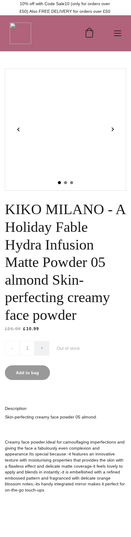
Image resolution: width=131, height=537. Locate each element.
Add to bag (27, 372)
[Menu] (117, 33)
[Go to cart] (89, 33)
